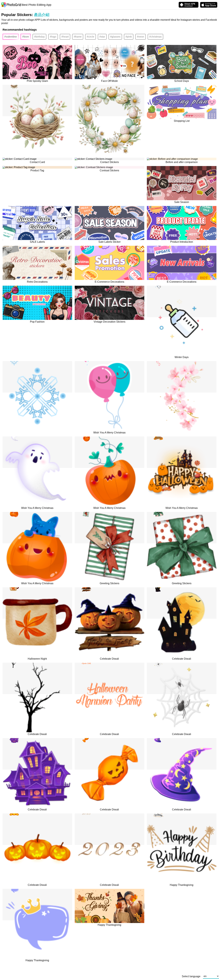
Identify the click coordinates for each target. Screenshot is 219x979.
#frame (78, 36)
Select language (191, 976)
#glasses (115, 36)
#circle (90, 36)
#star (102, 36)
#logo (53, 36)
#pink (129, 36)
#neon (140, 36)
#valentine (10, 36)
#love (25, 36)
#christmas (155, 36)
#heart (65, 36)
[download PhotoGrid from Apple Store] (208, 5)
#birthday (39, 36)
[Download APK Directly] (188, 5)
